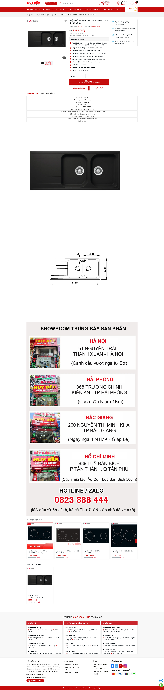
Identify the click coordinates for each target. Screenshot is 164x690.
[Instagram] (125, 666)
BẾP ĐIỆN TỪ (47, 9)
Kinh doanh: (100, 665)
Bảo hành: (101, 669)
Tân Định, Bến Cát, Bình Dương (114, 645)
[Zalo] (161, 680)
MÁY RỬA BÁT (75, 9)
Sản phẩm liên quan (34, 520)
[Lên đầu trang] (161, 676)
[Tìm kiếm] (61, 3)
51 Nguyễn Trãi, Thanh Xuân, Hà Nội (41, 630)
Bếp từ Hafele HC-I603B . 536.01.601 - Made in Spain (124, 552)
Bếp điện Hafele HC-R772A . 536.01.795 (92, 552)
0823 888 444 (109, 3)
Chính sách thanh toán (72, 664)
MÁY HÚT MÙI (61, 9)
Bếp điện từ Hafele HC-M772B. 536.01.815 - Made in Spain (37, 552)
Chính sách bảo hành (71, 672)
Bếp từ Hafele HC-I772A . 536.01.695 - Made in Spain (68, 552)
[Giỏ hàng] (136, 3)
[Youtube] (121, 666)
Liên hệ (95, 674)
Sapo (99, 688)
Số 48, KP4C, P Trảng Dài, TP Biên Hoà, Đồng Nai (119, 638)
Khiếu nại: (101, 671)
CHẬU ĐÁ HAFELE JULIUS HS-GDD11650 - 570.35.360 (37, 596)
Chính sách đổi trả (71, 670)
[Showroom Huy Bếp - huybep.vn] (35, 3)
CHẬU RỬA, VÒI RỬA (91, 9)
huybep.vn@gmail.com (38, 677)
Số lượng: (72, 76)
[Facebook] (112, 666)
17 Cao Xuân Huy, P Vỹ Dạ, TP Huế (78, 645)
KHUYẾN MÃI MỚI (32, 9)
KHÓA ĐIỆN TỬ (108, 9)
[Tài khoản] (132, 3)
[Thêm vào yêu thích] (65, 21)
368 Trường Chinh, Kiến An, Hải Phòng (42, 638)
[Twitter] (116, 666)
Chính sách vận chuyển (72, 667)
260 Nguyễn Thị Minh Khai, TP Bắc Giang (43, 645)
